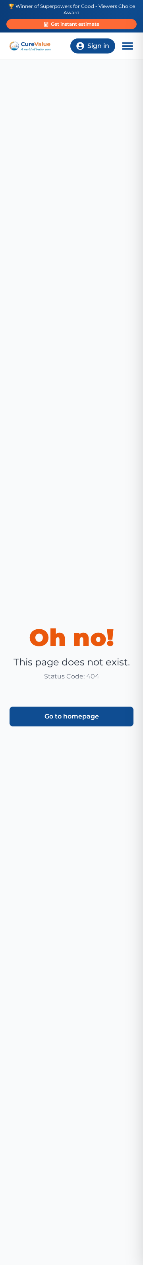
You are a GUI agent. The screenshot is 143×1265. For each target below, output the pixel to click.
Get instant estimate (75, 24)
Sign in (98, 46)
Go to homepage (71, 716)
